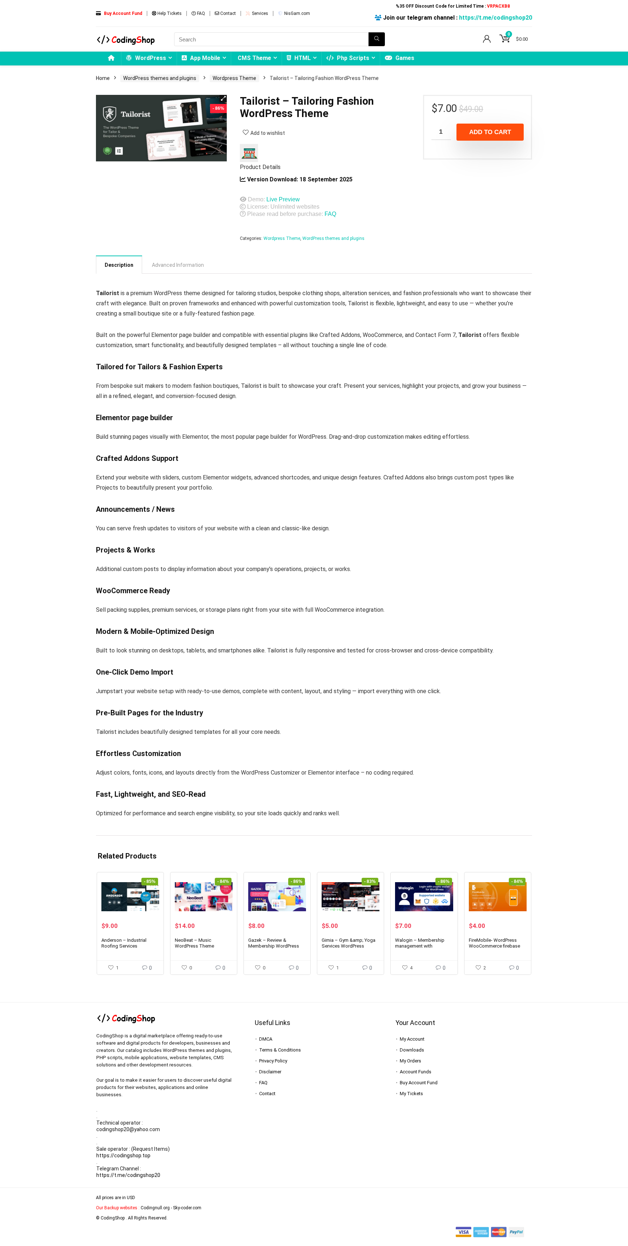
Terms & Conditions (280, 1050)
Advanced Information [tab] (178, 265)
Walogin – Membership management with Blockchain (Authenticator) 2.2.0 (423, 948)
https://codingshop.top (123, 1155)
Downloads (412, 1050)
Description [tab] (119, 265)
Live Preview (283, 199)
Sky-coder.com (187, 1207)
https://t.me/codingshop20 (495, 17)
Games (404, 58)
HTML (302, 58)
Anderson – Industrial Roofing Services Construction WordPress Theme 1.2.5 (127, 948)
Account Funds (415, 1071)
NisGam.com (296, 13)
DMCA (265, 1039)
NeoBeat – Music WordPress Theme (194, 943)
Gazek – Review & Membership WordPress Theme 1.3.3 (273, 945)
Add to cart (490, 132)
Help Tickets (169, 13)
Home (103, 78)
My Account (412, 1039)
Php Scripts (352, 58)
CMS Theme (254, 58)
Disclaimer (270, 1071)
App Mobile (204, 58)
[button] (223, 98)
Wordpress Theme (234, 78)
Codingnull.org (155, 1207)
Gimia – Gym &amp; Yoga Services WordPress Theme (348, 945)
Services (259, 13)
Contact (227, 13)
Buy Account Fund (419, 1082)
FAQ (200, 13)
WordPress (150, 58)
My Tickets (411, 1093)
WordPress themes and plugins (159, 78)
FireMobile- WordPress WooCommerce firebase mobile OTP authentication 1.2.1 (496, 948)
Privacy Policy (273, 1061)
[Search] (377, 39)
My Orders (410, 1061)
